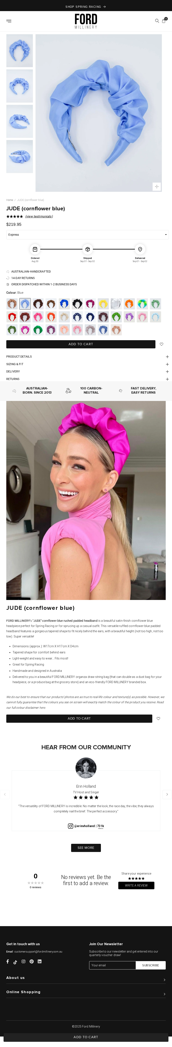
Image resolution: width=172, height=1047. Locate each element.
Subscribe (150, 965)
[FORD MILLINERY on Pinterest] (32, 962)
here (42, 707)
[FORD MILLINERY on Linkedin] (40, 962)
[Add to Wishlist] (162, 344)
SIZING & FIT (14, 364)
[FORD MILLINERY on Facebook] (7, 962)
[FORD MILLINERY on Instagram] (23, 962)
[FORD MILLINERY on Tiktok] (15, 962)
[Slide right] (167, 794)
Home (9, 200)
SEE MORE (86, 848)
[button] (157, 21)
